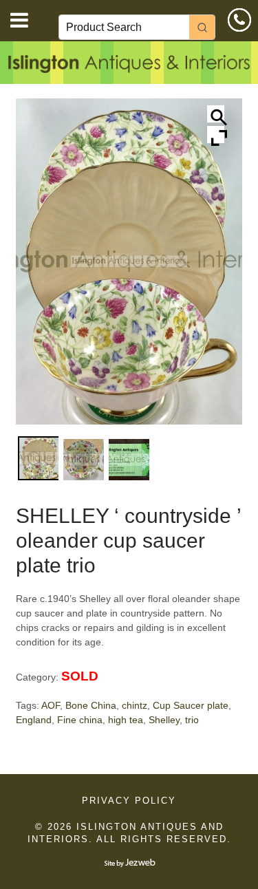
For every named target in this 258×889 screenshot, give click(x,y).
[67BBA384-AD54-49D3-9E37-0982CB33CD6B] (129, 459)
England (34, 719)
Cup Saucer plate (190, 705)
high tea (125, 719)
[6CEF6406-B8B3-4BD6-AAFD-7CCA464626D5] (38, 458)
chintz (134, 705)
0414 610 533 (239, 20)
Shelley (164, 719)
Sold (79, 676)
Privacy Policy (129, 800)
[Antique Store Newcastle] (129, 65)
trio (192, 719)
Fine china (80, 719)
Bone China (90, 705)
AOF (50, 705)
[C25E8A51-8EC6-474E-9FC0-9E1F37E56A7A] (83, 459)
